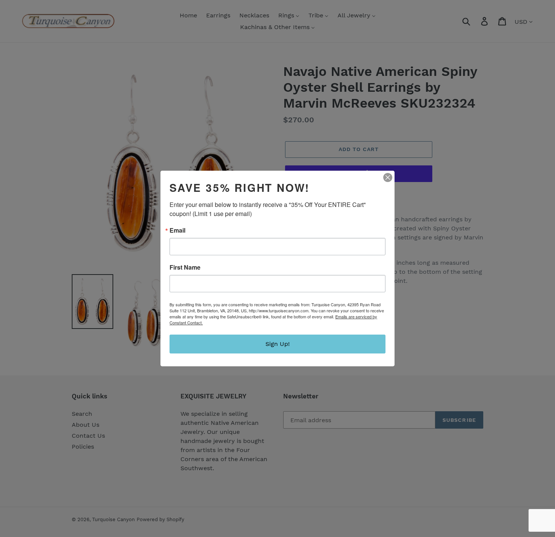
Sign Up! (277, 343)
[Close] (387, 177)
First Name (185, 267)
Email (177, 230)
